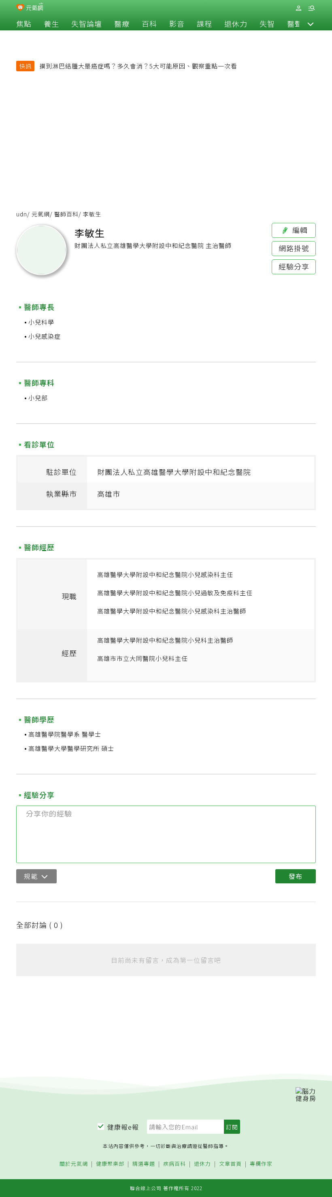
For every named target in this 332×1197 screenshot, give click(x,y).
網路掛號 (294, 248)
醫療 (122, 23)
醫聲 (294, 23)
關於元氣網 (74, 1164)
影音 (177, 23)
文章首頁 (230, 1164)
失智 (267, 23)
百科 (149, 23)
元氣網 (41, 214)
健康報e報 (123, 1127)
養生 (51, 23)
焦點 (24, 23)
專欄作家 (261, 1164)
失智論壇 (86, 23)
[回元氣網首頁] (34, 7)
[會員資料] (298, 8)
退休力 (235, 23)
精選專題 (143, 1164)
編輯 (299, 229)
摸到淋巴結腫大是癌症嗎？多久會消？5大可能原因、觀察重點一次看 (138, 66)
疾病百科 (174, 1164)
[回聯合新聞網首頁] (20, 8)
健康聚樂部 (110, 1164)
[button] (310, 23)
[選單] (311, 8)
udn (21, 214)
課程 (204, 23)
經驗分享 (294, 266)
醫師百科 (66, 214)
